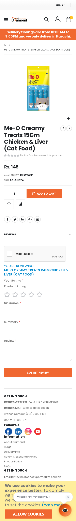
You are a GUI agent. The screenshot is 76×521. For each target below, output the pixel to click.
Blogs (7, 447)
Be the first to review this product (41, 155)
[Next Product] (69, 128)
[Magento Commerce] (19, 19)
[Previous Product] (63, 128)
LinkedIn (22, 219)
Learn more (53, 505)
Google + (30, 219)
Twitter (15, 219)
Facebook (7, 219)
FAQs (7, 466)
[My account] (58, 19)
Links (59, 5)
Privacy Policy (13, 461)
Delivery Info (12, 452)
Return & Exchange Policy (20, 457)
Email (37, 219)
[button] (68, 118)
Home (5, 44)
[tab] (38, 234)
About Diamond (14, 442)
